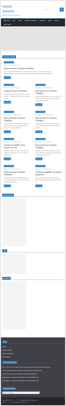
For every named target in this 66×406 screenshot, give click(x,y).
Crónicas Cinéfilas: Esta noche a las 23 (14, 146)
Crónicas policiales (31, 20)
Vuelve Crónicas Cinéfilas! (15, 90)
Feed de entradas (7, 350)
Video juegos (7, 24)
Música (56, 20)
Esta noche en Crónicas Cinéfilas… (46, 92)
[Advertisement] (33, 38)
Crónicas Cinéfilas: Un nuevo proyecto (48, 173)
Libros (50, 20)
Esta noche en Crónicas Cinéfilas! (14, 173)
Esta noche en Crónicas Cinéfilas (18, 68)
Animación (7, 20)
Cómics (20, 20)
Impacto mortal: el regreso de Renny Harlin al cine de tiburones (32, 367)
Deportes (42, 20)
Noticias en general (9, 62)
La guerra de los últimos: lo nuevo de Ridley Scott (23, 374)
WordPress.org (6, 357)
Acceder (4, 346)
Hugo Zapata (17, 65)
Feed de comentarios (8, 353)
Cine (14, 20)
